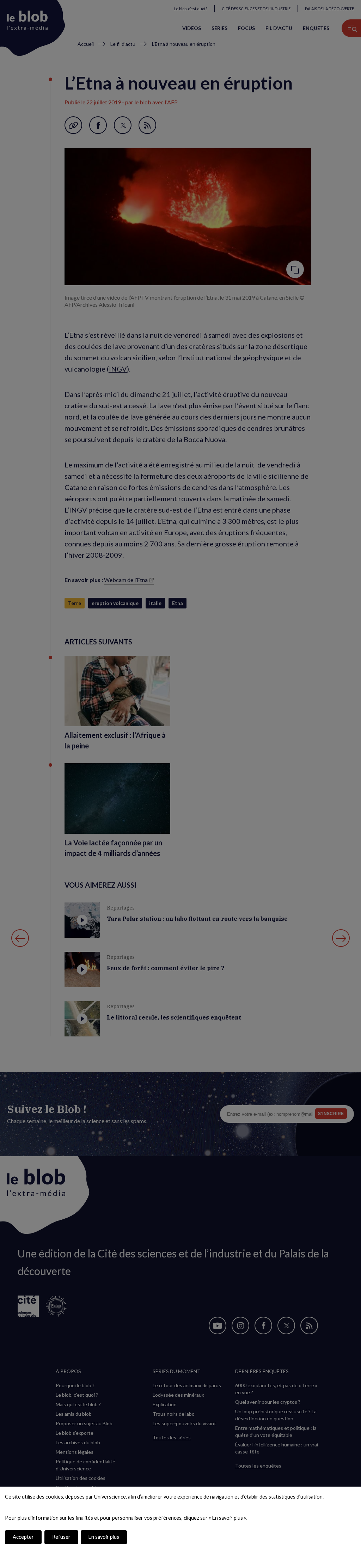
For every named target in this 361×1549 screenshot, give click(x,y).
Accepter (23, 1537)
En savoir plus (103, 1537)
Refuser (61, 1537)
